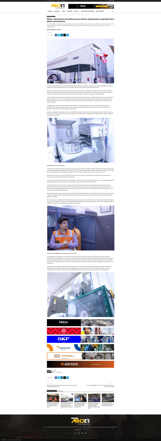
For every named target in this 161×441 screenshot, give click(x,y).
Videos (63, 11)
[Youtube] (113, 1)
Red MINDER (69, 11)
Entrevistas (58, 14)
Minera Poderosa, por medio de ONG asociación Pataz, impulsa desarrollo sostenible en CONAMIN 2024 (62, 386)
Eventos (76, 11)
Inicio (48, 14)
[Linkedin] (109, 1)
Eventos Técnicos (64, 401)
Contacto (58, 0)
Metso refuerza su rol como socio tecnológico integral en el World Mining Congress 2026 (108, 404)
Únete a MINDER (100, 11)
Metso (54, 372)
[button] (112, 11)
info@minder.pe (83, 429)
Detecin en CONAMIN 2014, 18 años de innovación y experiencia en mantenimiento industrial (100, 386)
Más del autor (60, 391)
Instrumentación (59, 372)
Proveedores (52, 14)
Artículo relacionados (52, 391)
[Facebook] (107, 1)
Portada (50, 11)
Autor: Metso (54, 370)
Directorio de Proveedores (87, 11)
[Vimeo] (111, 1)
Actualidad (49, 401)
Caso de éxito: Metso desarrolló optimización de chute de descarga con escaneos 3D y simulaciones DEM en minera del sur (67, 406)
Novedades (56, 11)
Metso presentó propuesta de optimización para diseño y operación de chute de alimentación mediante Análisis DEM (94, 406)
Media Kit (62, 0)
